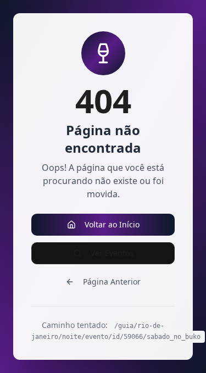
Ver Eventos (112, 253)
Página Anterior (112, 281)
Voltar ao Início (112, 224)
